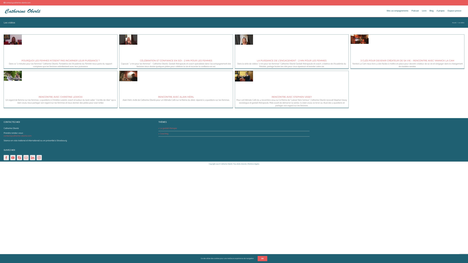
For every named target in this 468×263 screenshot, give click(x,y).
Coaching (164, 133)
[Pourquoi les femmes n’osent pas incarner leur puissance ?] (13, 36)
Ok (262, 258)
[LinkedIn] (32, 157)
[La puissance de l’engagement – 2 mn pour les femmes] (244, 36)
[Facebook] (6, 157)
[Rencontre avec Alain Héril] (128, 72)
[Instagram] (39, 157)
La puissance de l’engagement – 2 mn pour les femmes (292, 60)
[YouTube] (12, 157)
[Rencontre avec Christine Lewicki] (13, 72)
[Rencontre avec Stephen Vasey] (244, 72)
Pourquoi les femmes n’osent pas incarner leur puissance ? (60, 60)
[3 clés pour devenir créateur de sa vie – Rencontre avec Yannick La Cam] (360, 36)
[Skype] (19, 157)
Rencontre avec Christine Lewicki (61, 97)
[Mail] (26, 157)
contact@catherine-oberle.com (18, 136)
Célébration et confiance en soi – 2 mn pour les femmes (176, 60)
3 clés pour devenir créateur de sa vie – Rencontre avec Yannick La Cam (407, 60)
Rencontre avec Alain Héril (176, 97)
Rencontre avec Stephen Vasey (292, 97)
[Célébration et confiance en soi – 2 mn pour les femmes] (128, 36)
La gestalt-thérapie (168, 128)
